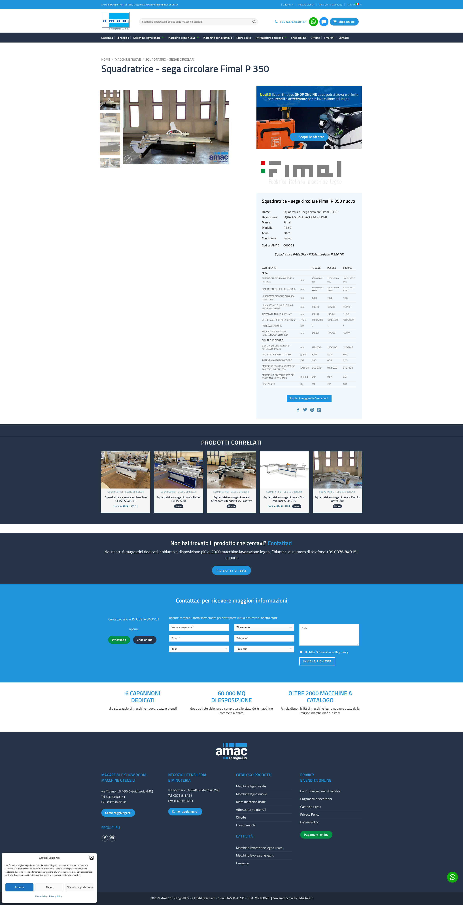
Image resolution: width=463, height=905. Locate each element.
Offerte (315, 37)
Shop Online (298, 37)
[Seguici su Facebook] (105, 838)
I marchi (329, 37)
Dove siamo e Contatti (330, 4)
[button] (91, 858)
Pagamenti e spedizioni (316, 798)
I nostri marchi (246, 825)
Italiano (351, 4)
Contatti (344, 37)
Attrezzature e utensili (270, 37)
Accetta (19, 887)
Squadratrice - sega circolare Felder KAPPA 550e (178, 499)
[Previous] (130, 127)
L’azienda (286, 4)
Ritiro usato (243, 37)
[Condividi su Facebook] (298, 410)
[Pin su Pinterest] (312, 410)
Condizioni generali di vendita (320, 791)
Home (105, 59)
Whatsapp (119, 639)
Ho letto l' (326, 652)
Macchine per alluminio (217, 37)
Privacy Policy (55, 896)
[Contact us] (452, 877)
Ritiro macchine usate (251, 801)
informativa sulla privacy (332, 652)
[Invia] (254, 21)
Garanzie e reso (310, 806)
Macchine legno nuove (182, 37)
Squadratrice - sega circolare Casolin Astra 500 (337, 499)
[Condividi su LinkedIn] (319, 410)
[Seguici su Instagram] (112, 838)
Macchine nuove (128, 59)
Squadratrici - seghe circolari (169, 59)
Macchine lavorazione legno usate (259, 847)
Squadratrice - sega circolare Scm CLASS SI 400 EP (126, 499)
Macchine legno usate (146, 37)
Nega (49, 887)
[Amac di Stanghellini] (117, 20)
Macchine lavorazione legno (255, 855)
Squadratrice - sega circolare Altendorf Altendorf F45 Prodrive (231, 499)
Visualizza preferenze (80, 887)
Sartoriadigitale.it (301, 898)
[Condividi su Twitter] (305, 410)
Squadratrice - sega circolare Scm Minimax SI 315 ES (284, 499)
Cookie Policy (41, 896)
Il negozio (123, 37)
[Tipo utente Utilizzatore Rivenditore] (264, 629)
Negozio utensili (306, 4)
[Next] (222, 127)
